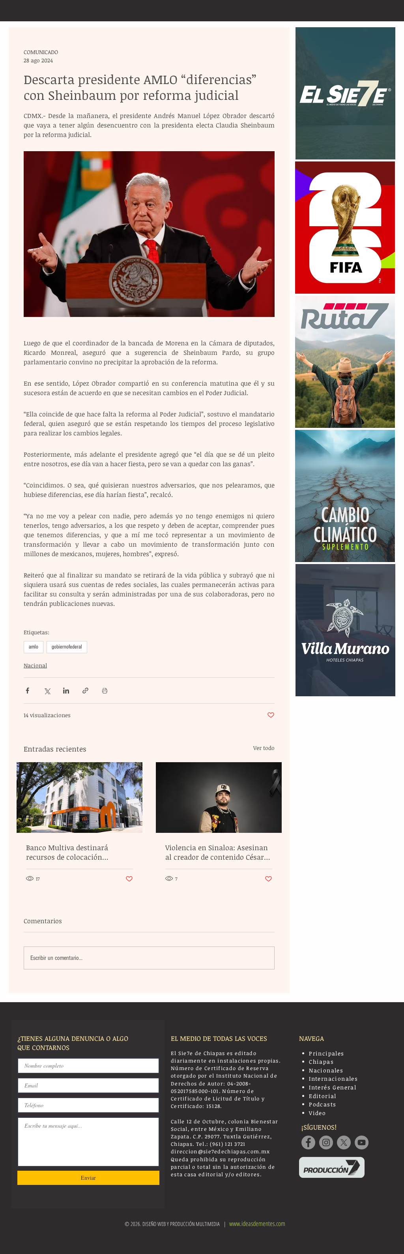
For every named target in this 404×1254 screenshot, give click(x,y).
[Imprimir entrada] (104, 690)
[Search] (387, 10)
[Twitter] (344, 1142)
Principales (326, 1053)
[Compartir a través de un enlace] (85, 690)
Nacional (35, 665)
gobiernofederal (67, 647)
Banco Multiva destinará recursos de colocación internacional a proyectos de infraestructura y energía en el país (77, 852)
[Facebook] (308, 1142)
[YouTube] (361, 1142)
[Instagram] (326, 1142)
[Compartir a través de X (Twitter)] (46, 690)
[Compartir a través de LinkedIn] (66, 690)
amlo (33, 647)
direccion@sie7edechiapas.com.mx (220, 1151)
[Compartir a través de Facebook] (27, 690)
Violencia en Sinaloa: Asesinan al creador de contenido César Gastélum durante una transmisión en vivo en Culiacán (216, 852)
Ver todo (264, 748)
